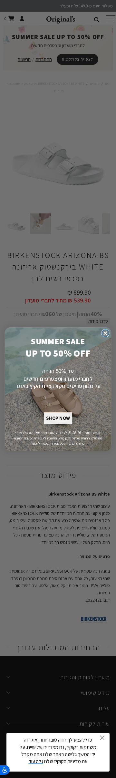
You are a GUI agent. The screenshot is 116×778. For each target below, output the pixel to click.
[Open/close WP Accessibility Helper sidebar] (5, 770)
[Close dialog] (105, 333)
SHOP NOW (58, 418)
